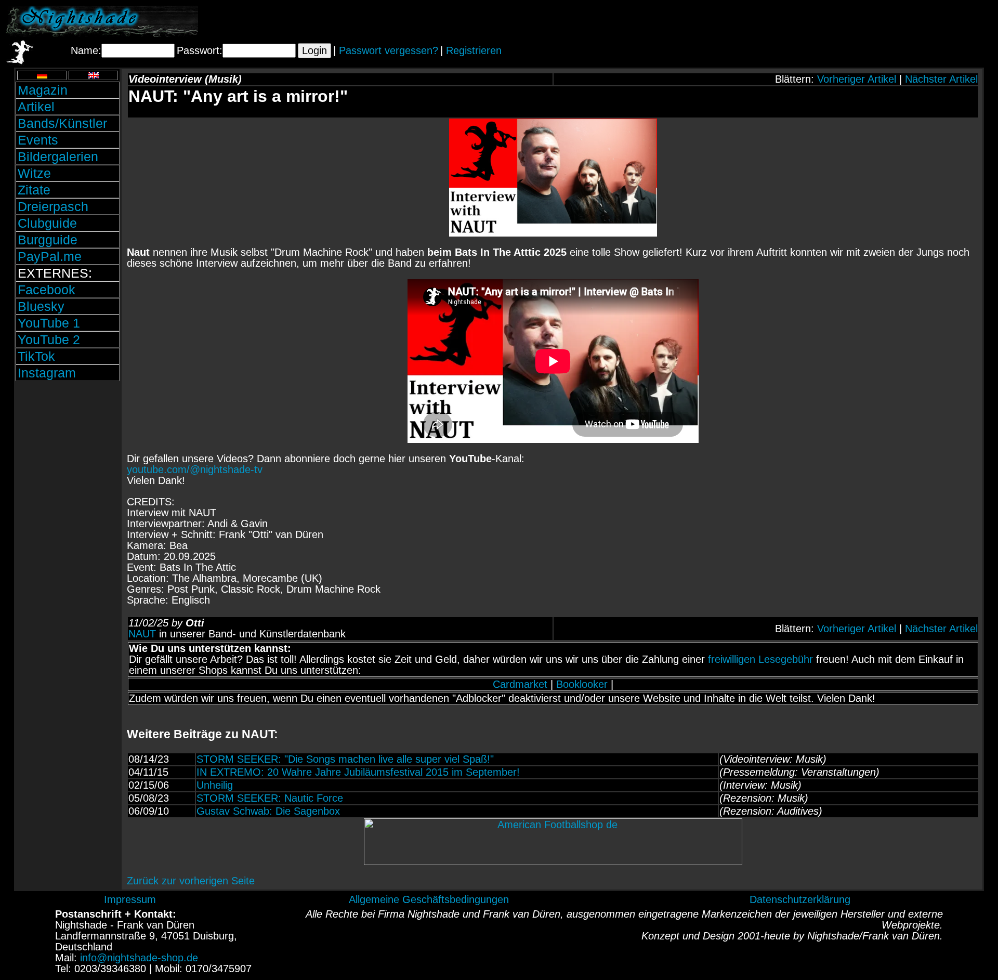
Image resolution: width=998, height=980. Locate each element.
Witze (34, 173)
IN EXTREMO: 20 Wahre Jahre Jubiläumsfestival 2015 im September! (358, 772)
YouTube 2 (49, 339)
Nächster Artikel (941, 79)
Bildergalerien (58, 156)
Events (38, 140)
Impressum (130, 899)
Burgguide (47, 239)
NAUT (142, 633)
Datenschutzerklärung (800, 899)
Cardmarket (520, 684)
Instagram (47, 372)
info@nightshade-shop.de (139, 957)
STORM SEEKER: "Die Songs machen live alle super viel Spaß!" (345, 759)
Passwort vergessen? (388, 50)
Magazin (43, 90)
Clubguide (47, 223)
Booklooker (582, 684)
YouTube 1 (49, 323)
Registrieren (474, 50)
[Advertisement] (870, 21)
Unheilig (214, 785)
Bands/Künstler (62, 123)
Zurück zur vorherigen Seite (191, 880)
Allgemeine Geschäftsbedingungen (429, 899)
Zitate (34, 189)
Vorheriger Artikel (856, 79)
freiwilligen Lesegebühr (760, 659)
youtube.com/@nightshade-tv (194, 469)
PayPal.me (50, 256)
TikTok (36, 356)
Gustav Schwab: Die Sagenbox (268, 811)
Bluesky (41, 306)
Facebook (46, 289)
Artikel (36, 106)
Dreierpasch (53, 206)
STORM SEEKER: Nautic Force (269, 798)
